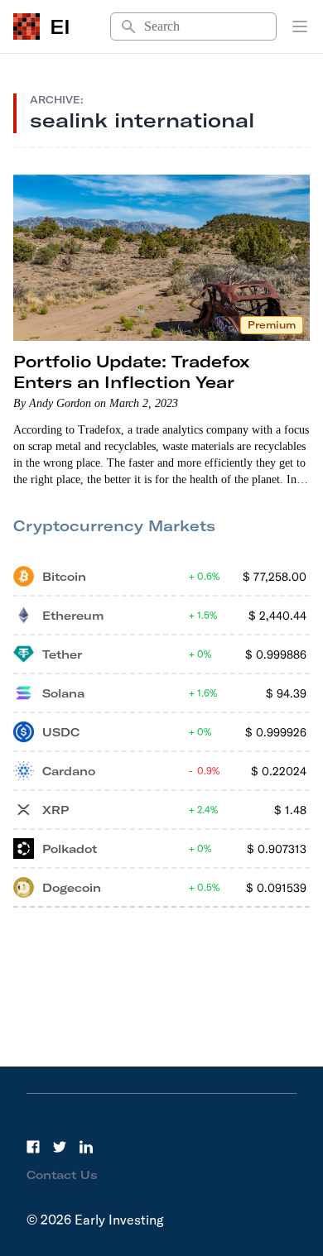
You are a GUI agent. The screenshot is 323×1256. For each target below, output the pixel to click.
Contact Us (62, 1174)
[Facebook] (33, 1146)
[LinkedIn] (86, 1146)
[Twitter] (59, 1146)
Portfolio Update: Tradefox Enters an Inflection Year (131, 371)
